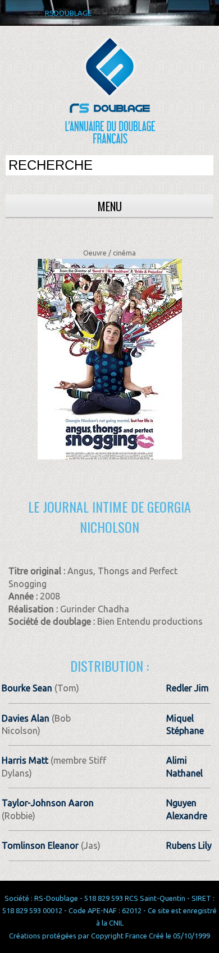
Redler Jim (187, 688)
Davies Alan (25, 718)
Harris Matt (25, 760)
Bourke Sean (27, 688)
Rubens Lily (189, 845)
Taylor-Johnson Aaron (48, 803)
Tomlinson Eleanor (40, 845)
